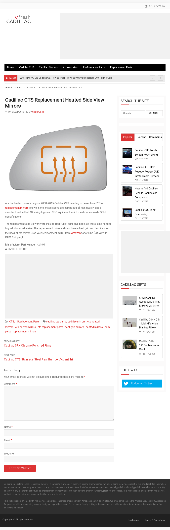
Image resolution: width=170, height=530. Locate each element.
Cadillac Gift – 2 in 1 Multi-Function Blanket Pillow (149, 323)
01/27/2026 (149, 310)
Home (10, 67)
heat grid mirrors (74, 327)
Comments (155, 137)
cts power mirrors (25, 327)
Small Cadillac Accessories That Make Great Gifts (149, 301)
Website (9, 453)
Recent (141, 137)
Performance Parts (94, 67)
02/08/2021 (149, 332)
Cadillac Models (48, 67)
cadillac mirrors (76, 321)
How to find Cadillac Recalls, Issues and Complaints (146, 193)
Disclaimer (133, 520)
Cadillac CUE (26, 67)
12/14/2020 (149, 354)
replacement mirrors (17, 207)
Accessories (70, 67)
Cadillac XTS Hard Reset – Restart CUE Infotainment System (147, 172)
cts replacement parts (50, 327)
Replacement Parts (121, 67)
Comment (10, 384)
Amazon (76, 233)
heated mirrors (94, 327)
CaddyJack (38, 111)
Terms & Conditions (155, 520)
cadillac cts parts (56, 321)
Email (8, 440)
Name (8, 426)
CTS (11, 321)
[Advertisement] (115, 36)
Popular (127, 137)
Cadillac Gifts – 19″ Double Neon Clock (149, 345)
